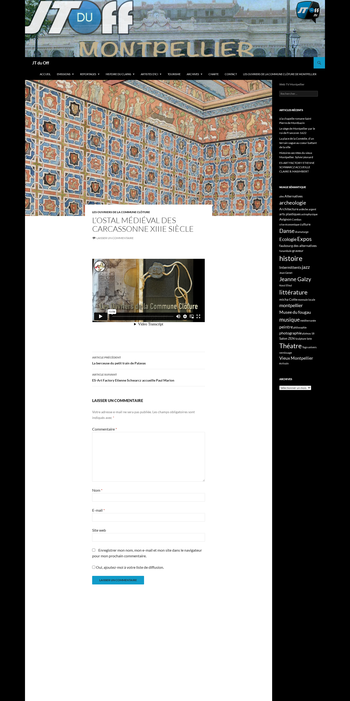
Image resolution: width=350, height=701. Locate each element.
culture (305, 224)
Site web (99, 530)
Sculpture (300, 338)
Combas (296, 219)
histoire (290, 258)
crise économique (289, 224)
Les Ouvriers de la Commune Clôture (121, 212)
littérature (293, 292)
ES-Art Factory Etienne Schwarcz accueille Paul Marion (133, 377)
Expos (304, 238)
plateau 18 (308, 333)
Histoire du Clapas (118, 74)
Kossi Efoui (285, 285)
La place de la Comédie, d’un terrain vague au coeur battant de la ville (298, 143)
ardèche (303, 209)
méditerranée (308, 320)
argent (312, 209)
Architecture (288, 209)
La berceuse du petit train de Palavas (119, 360)
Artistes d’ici (149, 74)
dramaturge (302, 231)
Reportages (88, 74)
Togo (305, 347)
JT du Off (40, 62)
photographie (290, 333)
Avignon (285, 219)
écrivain (284, 363)
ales (281, 196)
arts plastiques (290, 214)
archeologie (292, 202)
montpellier (291, 305)
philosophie (300, 327)
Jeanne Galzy (295, 279)
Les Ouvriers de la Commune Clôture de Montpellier (279, 74)
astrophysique (309, 214)
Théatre (290, 346)
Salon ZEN (287, 338)
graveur (298, 251)
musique (289, 319)
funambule (285, 250)
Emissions (63, 74)
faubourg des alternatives (298, 246)
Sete (309, 338)
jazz (306, 267)
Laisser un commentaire (115, 238)
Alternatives (294, 196)
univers (312, 347)
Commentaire (104, 429)
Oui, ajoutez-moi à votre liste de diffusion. (129, 567)
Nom (97, 490)
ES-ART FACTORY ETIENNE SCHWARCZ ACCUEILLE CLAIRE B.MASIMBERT (297, 167)
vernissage (285, 352)
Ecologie (288, 239)
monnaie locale (306, 299)
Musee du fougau (295, 312)
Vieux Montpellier (296, 358)
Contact (231, 74)
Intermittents (290, 267)
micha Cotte (288, 299)
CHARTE (214, 74)
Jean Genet (285, 272)
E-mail (98, 510)
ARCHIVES (193, 74)
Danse (287, 230)
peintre (286, 326)
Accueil (45, 74)
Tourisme (174, 74)
